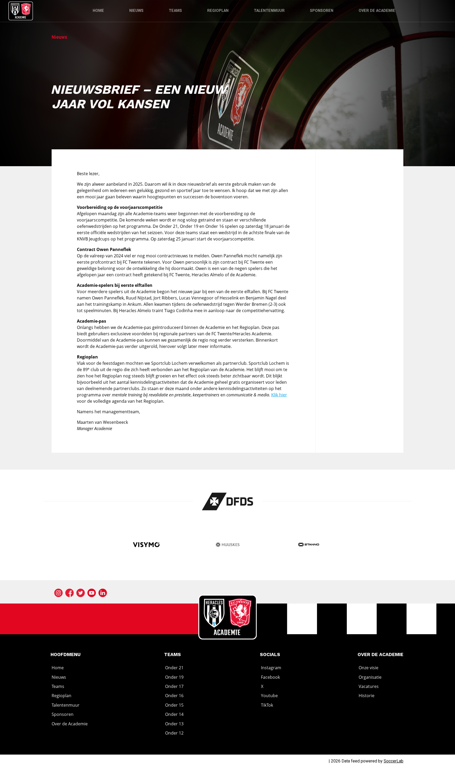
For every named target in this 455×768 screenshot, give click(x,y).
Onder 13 (174, 724)
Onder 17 (174, 686)
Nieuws (136, 10)
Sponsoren (321, 10)
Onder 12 (174, 733)
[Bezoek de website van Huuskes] (227, 545)
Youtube (269, 696)
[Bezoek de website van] (228, 501)
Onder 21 (174, 668)
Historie (366, 696)
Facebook (270, 677)
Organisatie (370, 677)
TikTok (267, 705)
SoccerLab (393, 761)
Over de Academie (377, 10)
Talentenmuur (269, 10)
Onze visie (368, 668)
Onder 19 (174, 677)
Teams (175, 10)
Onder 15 (174, 705)
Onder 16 (174, 696)
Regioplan (218, 10)
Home (98, 10)
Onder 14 (174, 714)
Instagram (271, 668)
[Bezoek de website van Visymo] (146, 545)
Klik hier (279, 395)
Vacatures (369, 686)
